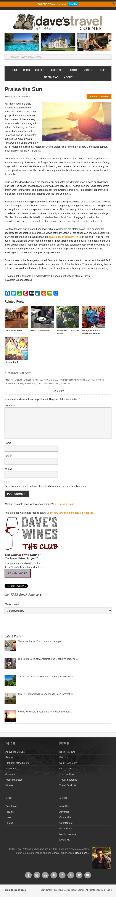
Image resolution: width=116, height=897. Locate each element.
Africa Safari (31, 380)
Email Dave (65, 828)
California (98, 380)
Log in (109, 889)
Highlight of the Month (17, 763)
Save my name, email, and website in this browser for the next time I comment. (46, 486)
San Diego (30, 383)
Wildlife (65, 383)
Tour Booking (66, 774)
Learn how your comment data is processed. (70, 512)
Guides (9, 757)
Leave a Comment (99, 96)
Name (9, 443)
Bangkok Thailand (79, 380)
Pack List (64, 757)
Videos (9, 785)
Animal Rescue (59, 380)
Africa (18, 380)
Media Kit (64, 839)
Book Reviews (67, 751)
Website (9, 469)
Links (8, 817)
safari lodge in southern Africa (65, 236)
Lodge (19, 383)
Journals (10, 774)
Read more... (82, 853)
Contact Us (65, 817)
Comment (10, 405)
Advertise (64, 811)
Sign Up (73, 4)
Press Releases (14, 779)
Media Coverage (68, 834)
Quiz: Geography (68, 763)
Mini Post (25, 373)
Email (8, 456)
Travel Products (67, 785)
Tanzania (42, 383)
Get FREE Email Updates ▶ (23, 594)
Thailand (54, 383)
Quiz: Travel (65, 768)
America (45, 380)
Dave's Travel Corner (58, 22)
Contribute (11, 806)
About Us (64, 806)
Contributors (65, 823)
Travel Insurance (68, 779)
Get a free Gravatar (63, 504)
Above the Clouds (15, 751)
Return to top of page (15, 889)
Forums (9, 811)
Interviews (10, 768)
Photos (9, 823)
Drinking (10, 383)
